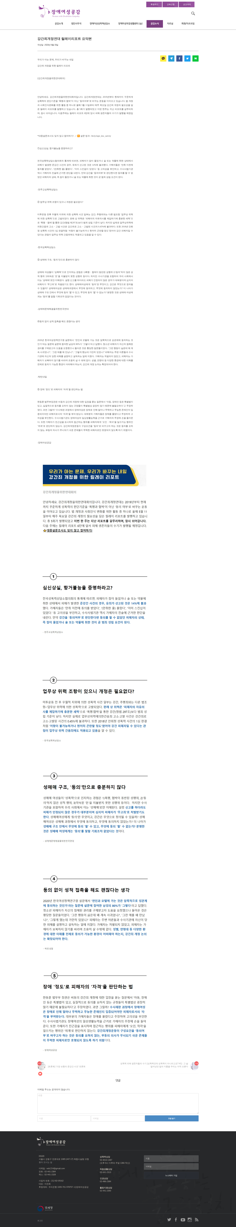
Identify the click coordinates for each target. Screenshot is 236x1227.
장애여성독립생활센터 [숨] (130, 23)
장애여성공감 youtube (182, 1219)
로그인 (40, 1221)
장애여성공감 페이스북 (176, 1219)
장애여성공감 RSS (196, 1219)
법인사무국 (76, 23)
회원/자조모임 (188, 23)
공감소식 (155, 23)
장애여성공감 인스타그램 (189, 1219)
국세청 (51, 1208)
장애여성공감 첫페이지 (59, 11)
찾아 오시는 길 (45, 1162)
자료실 (170, 23)
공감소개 (59, 23)
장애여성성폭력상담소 (100, 23)
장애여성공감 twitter (169, 1219)
